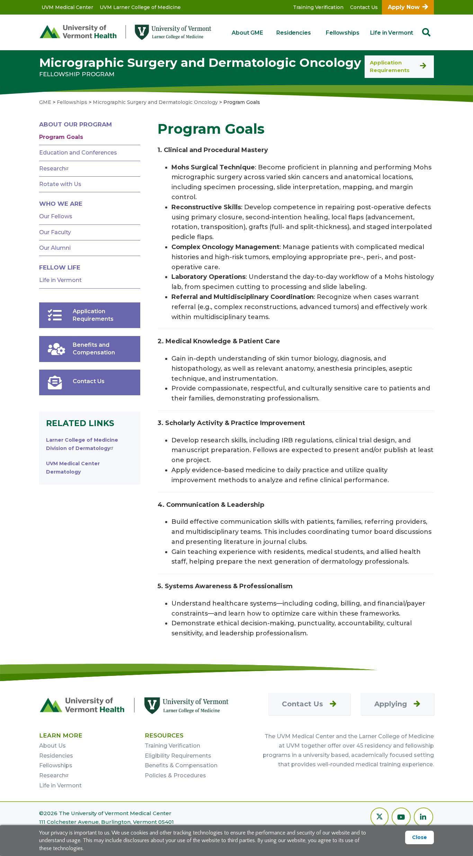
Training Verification (318, 7)
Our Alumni (55, 248)
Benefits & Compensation (181, 765)
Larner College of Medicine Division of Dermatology (82, 444)
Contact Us (364, 7)
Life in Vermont (391, 32)
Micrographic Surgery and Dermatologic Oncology (200, 62)
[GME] (134, 705)
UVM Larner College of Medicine (140, 7)
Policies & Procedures (175, 775)
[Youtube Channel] (401, 817)
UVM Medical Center (67, 7)
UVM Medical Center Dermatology (73, 467)
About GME (247, 32)
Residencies (293, 32)
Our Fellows (55, 216)
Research (52, 168)
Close (419, 837)
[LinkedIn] (423, 817)
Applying (390, 704)
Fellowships (342, 32)
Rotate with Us (60, 184)
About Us (52, 745)
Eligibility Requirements (178, 755)
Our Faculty (55, 232)
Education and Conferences (78, 152)
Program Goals (61, 137)
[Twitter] (380, 817)
